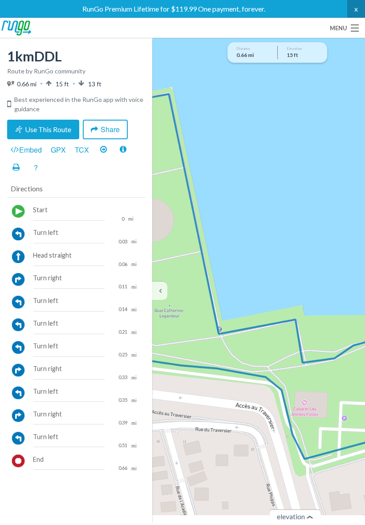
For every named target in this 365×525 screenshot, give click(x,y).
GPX (58, 150)
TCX (82, 150)
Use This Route (48, 129)
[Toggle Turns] (103, 150)
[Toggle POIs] (123, 150)
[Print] (16, 168)
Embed (30, 150)
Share (110, 129)
